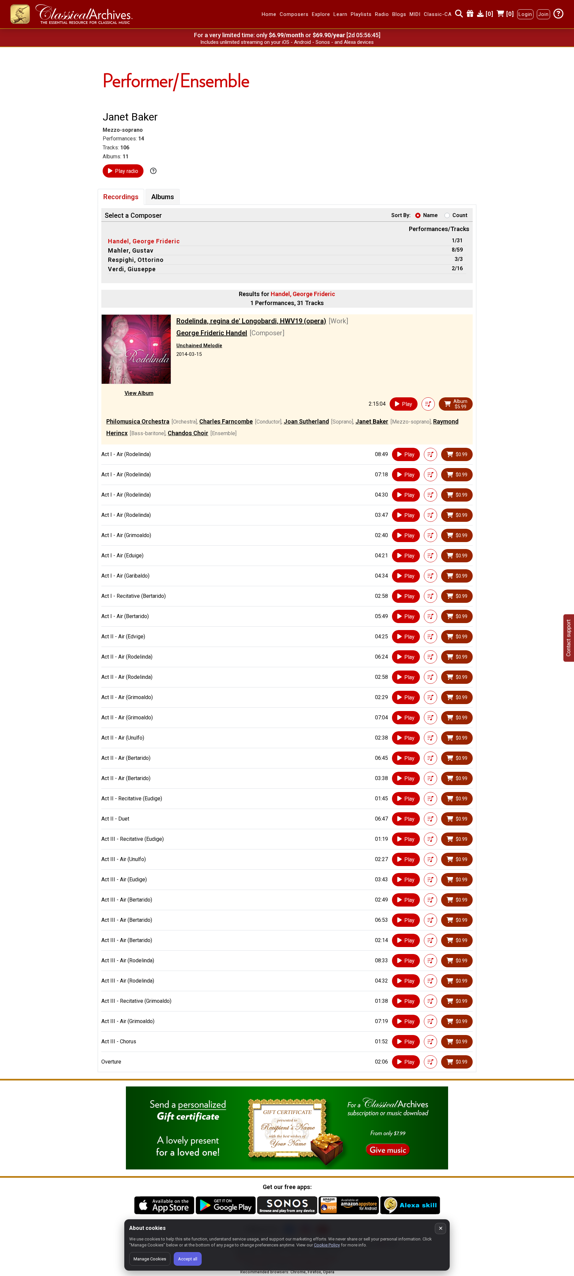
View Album (139, 393)
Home (269, 14)
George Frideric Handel (211, 333)
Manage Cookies (150, 1258)
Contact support (568, 638)
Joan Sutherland (306, 421)
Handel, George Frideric (144, 241)
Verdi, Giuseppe (132, 269)
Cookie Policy (327, 1244)
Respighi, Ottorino (136, 259)
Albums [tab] (162, 197)
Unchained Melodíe (199, 346)
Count (459, 215)
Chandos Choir (188, 433)
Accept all (187, 1258)
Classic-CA (438, 14)
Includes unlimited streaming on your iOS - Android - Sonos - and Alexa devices (287, 42)
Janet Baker (371, 421)
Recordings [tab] (121, 197)
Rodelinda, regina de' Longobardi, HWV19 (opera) (251, 321)
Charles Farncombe (226, 421)
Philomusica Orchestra (137, 421)
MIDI (415, 14)
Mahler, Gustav (130, 250)
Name (430, 215)
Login (525, 14)
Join (543, 14)
